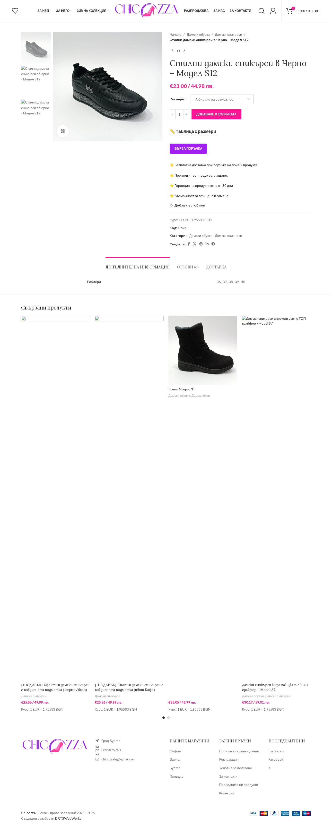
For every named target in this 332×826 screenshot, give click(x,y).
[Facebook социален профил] (189, 244)
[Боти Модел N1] (202, 350)
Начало (176, 34)
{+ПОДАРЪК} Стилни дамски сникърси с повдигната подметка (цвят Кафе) (129, 687)
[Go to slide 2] (168, 717)
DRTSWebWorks (68, 818)
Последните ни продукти (238, 785)
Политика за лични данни (239, 751)
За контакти (228, 776)
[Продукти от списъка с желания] (15, 11)
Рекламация (229, 759)
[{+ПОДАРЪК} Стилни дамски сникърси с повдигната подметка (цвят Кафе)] (129, 498)
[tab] (137, 264)
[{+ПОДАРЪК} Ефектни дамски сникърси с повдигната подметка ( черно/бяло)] (55, 498)
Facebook (276, 759)
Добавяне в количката (216, 114)
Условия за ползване (235, 768)
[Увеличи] (63, 131)
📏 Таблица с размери (193, 131)
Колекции (226, 793)
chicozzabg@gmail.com (118, 759)
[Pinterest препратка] (201, 244)
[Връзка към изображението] (54, 746)
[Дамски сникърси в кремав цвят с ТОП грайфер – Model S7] (276, 498)
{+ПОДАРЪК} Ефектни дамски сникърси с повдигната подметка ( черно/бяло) (55, 687)
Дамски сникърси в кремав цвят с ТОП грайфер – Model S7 (275, 687)
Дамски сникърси (228, 34)
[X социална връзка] (195, 244)
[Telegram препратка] (213, 244)
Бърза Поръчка (188, 148)
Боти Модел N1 (181, 389)
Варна (175, 759)
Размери (177, 99)
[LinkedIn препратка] (207, 244)
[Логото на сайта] (146, 11)
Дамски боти (201, 395)
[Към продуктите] (178, 50)
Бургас (175, 768)
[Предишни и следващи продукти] (172, 50)
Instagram (276, 751)
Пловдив (176, 776)
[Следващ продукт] (184, 50)
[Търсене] (261, 11)
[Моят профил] (273, 11)
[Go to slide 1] (163, 717)
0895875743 (111, 750)
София (175, 751)
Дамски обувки (198, 34)
